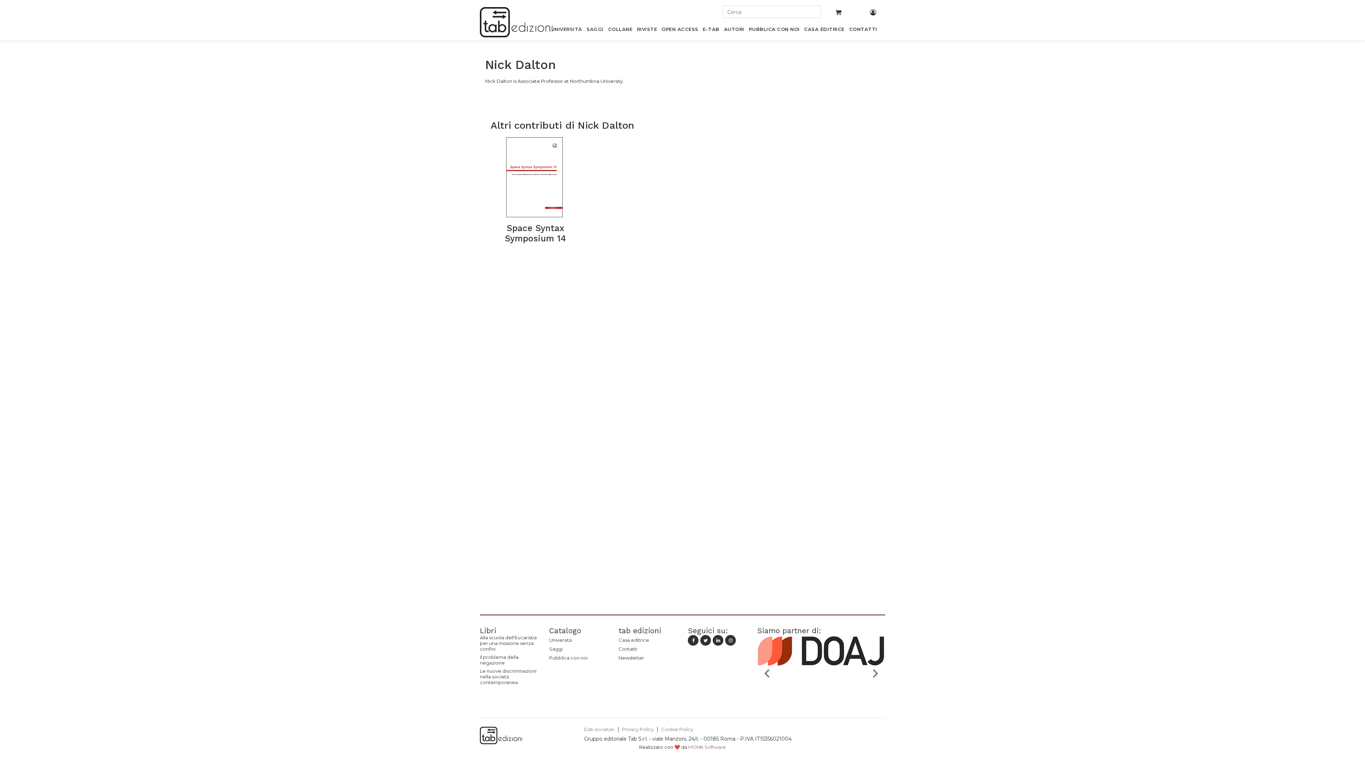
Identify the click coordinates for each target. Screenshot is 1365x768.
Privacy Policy (638, 729)
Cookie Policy (677, 729)
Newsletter (631, 658)
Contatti (628, 649)
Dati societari (599, 729)
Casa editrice (634, 640)
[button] (766, 673)
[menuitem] (566, 30)
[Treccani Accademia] (824, 690)
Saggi (556, 649)
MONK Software (707, 747)
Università (560, 640)
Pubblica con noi (568, 658)
